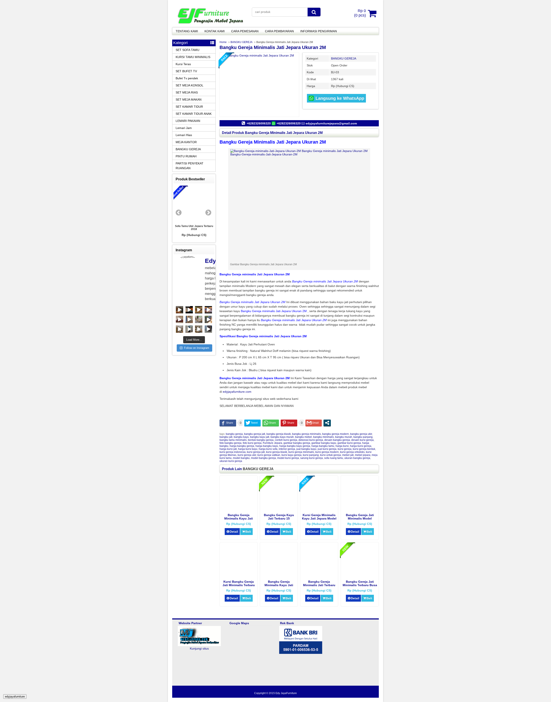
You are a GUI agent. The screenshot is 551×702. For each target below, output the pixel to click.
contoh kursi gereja (286, 439)
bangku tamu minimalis (233, 439)
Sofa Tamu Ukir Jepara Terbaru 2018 (194, 228)
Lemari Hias (184, 135)
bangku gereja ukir (361, 433)
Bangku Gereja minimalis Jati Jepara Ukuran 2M (273, 47)
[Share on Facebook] (228, 423)
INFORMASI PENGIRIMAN (318, 31)
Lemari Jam (184, 128)
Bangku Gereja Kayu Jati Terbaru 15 (279, 516)
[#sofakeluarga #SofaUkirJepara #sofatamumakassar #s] (179, 319)
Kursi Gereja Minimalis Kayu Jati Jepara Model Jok (319, 518)
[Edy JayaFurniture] (209, 24)
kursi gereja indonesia (233, 452)
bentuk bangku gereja (261, 439)
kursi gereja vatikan (268, 455)
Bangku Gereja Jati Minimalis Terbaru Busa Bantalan (360, 585)
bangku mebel (303, 436)
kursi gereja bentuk (364, 449)
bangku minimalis (323, 436)
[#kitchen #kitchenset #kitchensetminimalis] (179, 309)
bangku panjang (363, 436)
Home (223, 42)
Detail (234, 531)
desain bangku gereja (337, 439)
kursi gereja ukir (247, 455)
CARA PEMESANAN (244, 31)
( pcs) (360, 13)
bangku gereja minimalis (306, 433)
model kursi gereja (288, 458)
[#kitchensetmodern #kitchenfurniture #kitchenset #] (179, 329)
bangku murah (343, 436)
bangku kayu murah (282, 436)
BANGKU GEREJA (241, 42)
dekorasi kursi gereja (311, 439)
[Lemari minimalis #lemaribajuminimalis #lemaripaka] (189, 329)
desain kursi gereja (362, 439)
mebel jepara (362, 455)
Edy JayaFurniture (286, 693)
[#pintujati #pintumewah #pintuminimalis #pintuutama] (208, 329)
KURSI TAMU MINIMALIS (193, 57)
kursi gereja (344, 449)
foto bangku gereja (230, 442)
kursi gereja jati (256, 452)
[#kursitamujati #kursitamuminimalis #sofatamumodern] (208, 309)
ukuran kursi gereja (231, 461)
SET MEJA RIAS (187, 92)
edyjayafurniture (15, 696)
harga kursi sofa (268, 449)
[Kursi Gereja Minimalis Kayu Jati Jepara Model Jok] (319, 508)
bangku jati (226, 436)
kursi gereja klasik (276, 452)
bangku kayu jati (259, 436)
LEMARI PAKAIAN (188, 121)
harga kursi (342, 446)
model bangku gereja (263, 458)
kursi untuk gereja (330, 455)
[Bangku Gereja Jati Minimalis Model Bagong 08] (360, 508)
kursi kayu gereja (292, 455)
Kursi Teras (183, 64)
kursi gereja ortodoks (352, 452)
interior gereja (287, 449)
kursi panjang (311, 455)
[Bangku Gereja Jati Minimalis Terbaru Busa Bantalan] (360, 575)
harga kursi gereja (360, 446)
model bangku (241, 458)
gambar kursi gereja (349, 442)
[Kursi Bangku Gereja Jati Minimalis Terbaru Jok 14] (239, 575)
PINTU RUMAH (186, 156)
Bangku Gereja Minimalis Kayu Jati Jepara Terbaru (279, 585)
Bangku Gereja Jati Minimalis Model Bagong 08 (360, 518)
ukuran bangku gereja (357, 458)
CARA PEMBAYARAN (279, 31)
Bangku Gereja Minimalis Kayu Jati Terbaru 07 (238, 518)
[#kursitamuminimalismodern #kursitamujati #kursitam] (189, 309)
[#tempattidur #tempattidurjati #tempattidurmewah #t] (189, 319)
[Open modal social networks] (327, 423)
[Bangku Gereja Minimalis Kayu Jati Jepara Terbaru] (279, 575)
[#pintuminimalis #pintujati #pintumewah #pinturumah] (208, 319)
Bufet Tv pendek (187, 78)
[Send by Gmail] (313, 423)
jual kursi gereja (327, 449)
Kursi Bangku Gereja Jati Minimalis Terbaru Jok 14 (239, 585)
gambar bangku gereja (296, 442)
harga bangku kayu (266, 446)
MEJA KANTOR (186, 142)
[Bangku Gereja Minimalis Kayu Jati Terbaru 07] (239, 508)
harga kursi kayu (247, 449)
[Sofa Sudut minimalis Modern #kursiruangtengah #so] (198, 319)
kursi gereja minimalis (301, 452)
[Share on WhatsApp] (270, 423)
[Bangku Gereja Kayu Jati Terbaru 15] (279, 508)
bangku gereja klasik (278, 433)
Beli (248, 531)
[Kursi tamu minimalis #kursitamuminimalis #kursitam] (198, 309)
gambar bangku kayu (323, 442)
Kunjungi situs (199, 648)
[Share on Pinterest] (289, 423)
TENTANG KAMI (187, 31)
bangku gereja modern (335, 433)
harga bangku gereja (242, 446)
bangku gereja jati (254, 433)
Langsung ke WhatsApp (339, 98)
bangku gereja (234, 433)
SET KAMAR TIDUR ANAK (194, 113)
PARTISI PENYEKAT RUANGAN (189, 166)
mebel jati (348, 455)
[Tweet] (252, 423)
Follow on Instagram (196, 347)
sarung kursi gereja (311, 458)
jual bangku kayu (306, 449)
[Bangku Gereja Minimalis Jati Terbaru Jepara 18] (319, 575)
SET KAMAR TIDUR (189, 106)
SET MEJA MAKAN (188, 99)
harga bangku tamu (322, 446)
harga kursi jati (228, 449)
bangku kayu (241, 436)
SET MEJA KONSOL (189, 85)
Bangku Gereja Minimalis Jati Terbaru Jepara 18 (319, 585)
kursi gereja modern (327, 452)
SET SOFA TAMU (187, 50)
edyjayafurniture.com (237, 391)
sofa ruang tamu (333, 458)
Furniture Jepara (272, 442)
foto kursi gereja (252, 442)
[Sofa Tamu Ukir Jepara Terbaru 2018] (194, 203)
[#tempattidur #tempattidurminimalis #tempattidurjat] (198, 329)
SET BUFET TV (186, 71)
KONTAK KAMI (214, 31)
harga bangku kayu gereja (294, 446)
